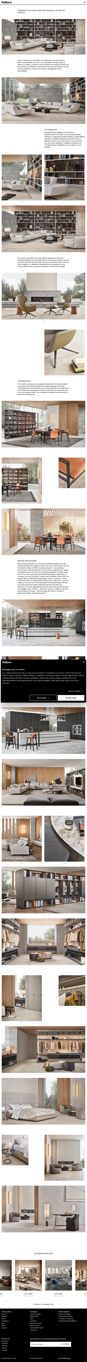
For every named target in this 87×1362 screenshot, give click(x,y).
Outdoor (4, 1327)
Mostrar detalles (74, 691)
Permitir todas (71, 698)
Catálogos (33, 1321)
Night (3, 1325)
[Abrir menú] (84, 2)
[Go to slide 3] (23, 1022)
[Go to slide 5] (25, 703)
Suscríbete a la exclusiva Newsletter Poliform (48, 1339)
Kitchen (4, 1314)
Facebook (5, 1343)
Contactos (33, 1330)
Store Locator (36, 1358)
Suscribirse (65, 1344)
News (31, 1318)
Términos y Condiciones (65, 1318)
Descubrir (28, 1294)
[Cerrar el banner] (84, 662)
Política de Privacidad (65, 1316)
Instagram (5, 1341)
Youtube (4, 1348)
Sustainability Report (37, 1327)
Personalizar (42, 698)
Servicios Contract (36, 1323)
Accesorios (5, 1321)
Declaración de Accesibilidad (67, 1321)
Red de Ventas (34, 1325)
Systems (4, 1316)
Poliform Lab (34, 1316)
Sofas (3, 1318)
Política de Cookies (64, 1314)
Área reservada (64, 1358)
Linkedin (4, 1350)
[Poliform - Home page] (7, 2)
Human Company (35, 1314)
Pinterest (5, 1345)
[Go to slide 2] (21, 703)
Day (3, 1323)
